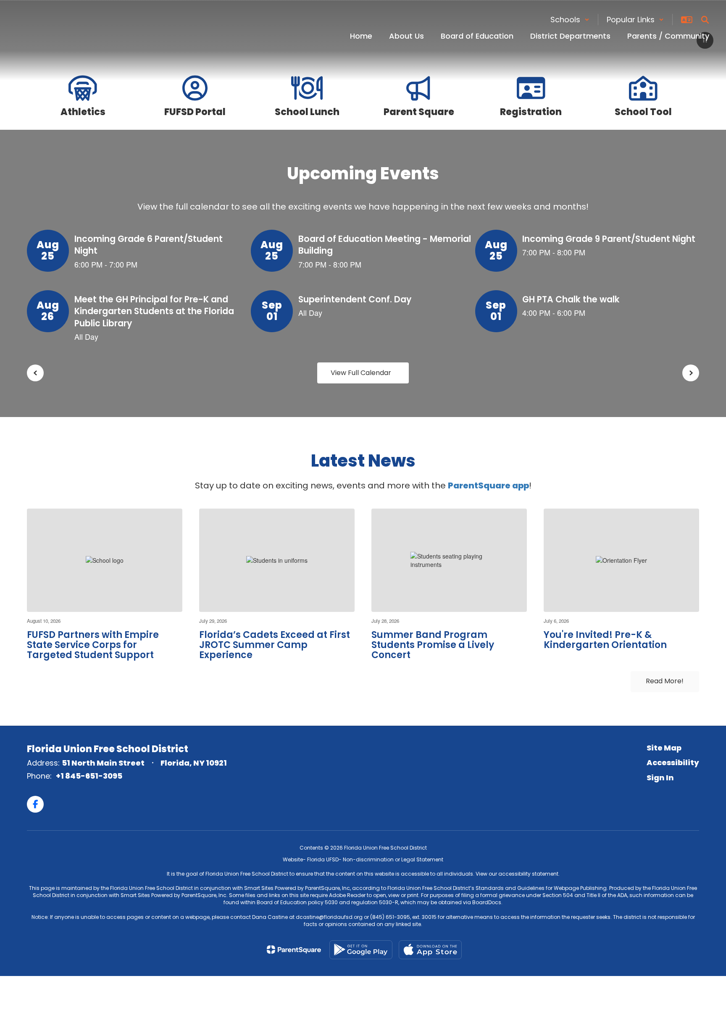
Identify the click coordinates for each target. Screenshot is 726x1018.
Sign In (660, 777)
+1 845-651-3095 (89, 776)
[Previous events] (35, 373)
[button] (569, 19)
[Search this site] (705, 20)
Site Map (664, 748)
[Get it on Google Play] (360, 949)
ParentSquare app (488, 485)
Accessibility (673, 762)
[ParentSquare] (294, 949)
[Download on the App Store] (430, 949)
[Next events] (690, 373)
